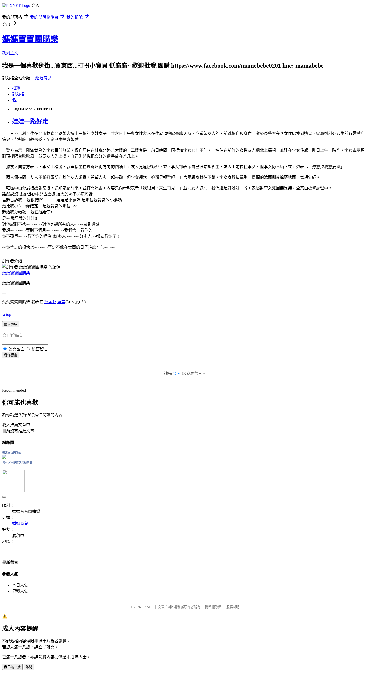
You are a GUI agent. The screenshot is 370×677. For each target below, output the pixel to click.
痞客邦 (50, 302)
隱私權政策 (213, 607)
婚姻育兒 (43, 78)
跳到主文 (10, 53)
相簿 (16, 88)
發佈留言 (10, 355)
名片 (16, 100)
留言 (61, 302)
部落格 (18, 94)
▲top (6, 314)
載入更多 (10, 324)
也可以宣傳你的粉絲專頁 (17, 462)
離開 (29, 667)
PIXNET (147, 607)
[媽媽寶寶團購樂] (4, 457)
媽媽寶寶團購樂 (30, 39)
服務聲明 (232, 607)
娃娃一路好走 (30, 121)
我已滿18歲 (12, 667)
